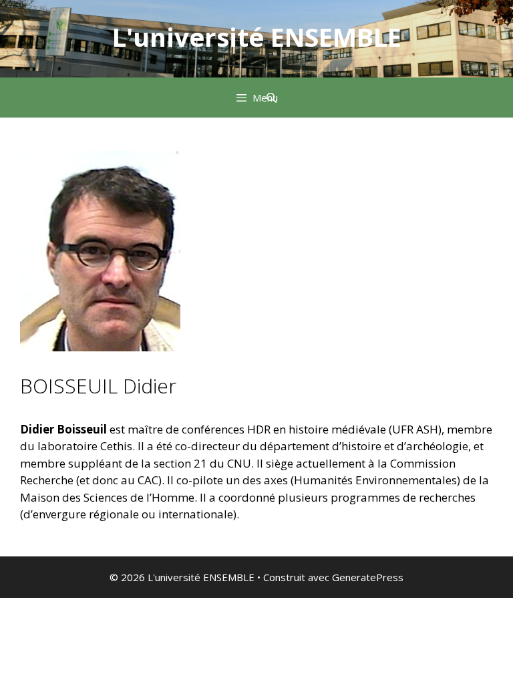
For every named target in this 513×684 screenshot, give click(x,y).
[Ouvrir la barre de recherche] (271, 97)
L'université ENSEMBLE (256, 36)
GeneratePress (367, 577)
